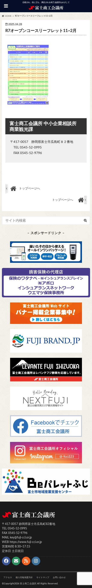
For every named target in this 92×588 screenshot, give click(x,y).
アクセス (7, 577)
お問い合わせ (59, 577)
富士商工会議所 (28, 583)
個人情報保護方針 (24, 577)
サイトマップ (42, 577)
